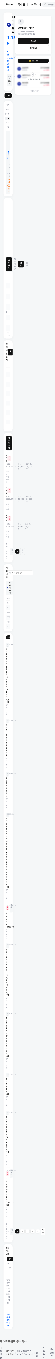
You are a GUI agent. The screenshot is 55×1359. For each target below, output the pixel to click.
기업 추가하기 (34, 91)
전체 (9, 637)
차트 (8, 95)
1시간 (7, 114)
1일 (7, 118)
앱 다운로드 (52, 1353)
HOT (9, 1263)
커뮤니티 (36, 4)
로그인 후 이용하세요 (33, 79)
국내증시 (23, 4)
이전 (12, 551)
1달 (7, 127)
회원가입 (33, 48)
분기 (27, 264)
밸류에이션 (15, 264)
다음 (22, 551)
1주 (7, 123)
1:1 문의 (38, 1353)
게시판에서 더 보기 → (8, 1320)
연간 (21, 264)
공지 (9, 1268)
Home (9, 4)
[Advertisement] (27, 227)
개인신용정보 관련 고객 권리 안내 (25, 1353)
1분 (7, 105)
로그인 (33, 41)
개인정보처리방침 (10, 1353)
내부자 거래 (9, 443)
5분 (7, 109)
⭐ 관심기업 (33, 61)
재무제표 (9, 264)
